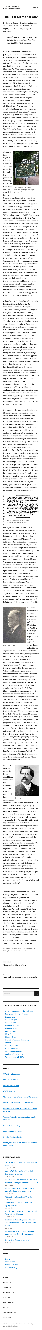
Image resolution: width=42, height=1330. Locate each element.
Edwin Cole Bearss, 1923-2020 (17, 1240)
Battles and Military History (16, 1014)
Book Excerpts (11, 1020)
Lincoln (8, 1043)
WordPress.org (11, 1268)
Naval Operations (12, 1046)
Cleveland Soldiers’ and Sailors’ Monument (20, 1097)
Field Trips (9, 1034)
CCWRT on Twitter (10, 1080)
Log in (7, 1259)
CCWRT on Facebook (11, 1074)
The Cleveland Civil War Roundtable (14, 1324)
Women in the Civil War (14, 1057)
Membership (8, 1302)
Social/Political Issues (14, 1054)
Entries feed (10, 1262)
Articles (6, 1307)
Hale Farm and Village (12, 1126)
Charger (6, 1297)
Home (5, 1277)
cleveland (6, 948)
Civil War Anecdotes (29, 948)
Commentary (10, 1031)
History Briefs (7, 951)
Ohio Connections (12, 1048)
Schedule (7, 1287)
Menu (35, 7)
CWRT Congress (9, 1091)
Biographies (10, 1017)
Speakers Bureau (10, 1312)
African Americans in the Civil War (19, 1011)
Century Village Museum (13, 1131)
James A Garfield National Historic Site (18, 1103)
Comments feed (11, 1265)
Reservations (8, 1292)
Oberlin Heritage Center (13, 1137)
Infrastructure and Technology (17, 1040)
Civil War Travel (11, 1028)
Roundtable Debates (13, 1051)
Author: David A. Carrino (22, 951)
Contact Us (7, 1317)
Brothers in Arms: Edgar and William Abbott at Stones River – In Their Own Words (20, 1223)
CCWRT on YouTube (11, 1085)
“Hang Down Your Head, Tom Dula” (19, 1197)
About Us (7, 1282)
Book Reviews (10, 1023)
